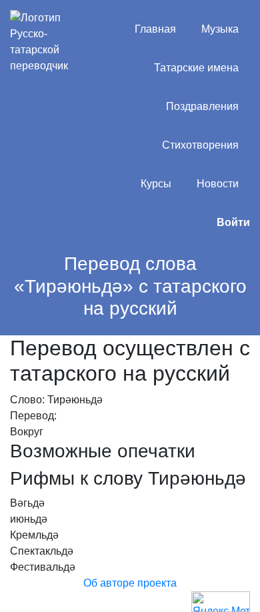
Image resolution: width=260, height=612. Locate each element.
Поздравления (202, 106)
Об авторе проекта (130, 583)
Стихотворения (200, 145)
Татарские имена (196, 67)
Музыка (220, 29)
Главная (155, 29)
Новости (218, 183)
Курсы (156, 183)
